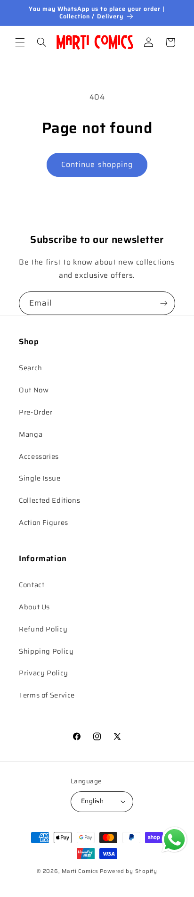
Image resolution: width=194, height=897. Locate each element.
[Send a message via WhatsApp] (174, 840)
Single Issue (40, 478)
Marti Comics (80, 871)
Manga (30, 434)
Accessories (39, 456)
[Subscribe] (164, 303)
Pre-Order (36, 412)
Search (30, 367)
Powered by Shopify (128, 871)
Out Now (33, 389)
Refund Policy (43, 628)
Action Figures (43, 522)
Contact (31, 584)
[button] (20, 42)
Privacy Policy (43, 672)
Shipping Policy (46, 651)
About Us (34, 606)
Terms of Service (47, 694)
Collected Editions (49, 500)
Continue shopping (97, 164)
